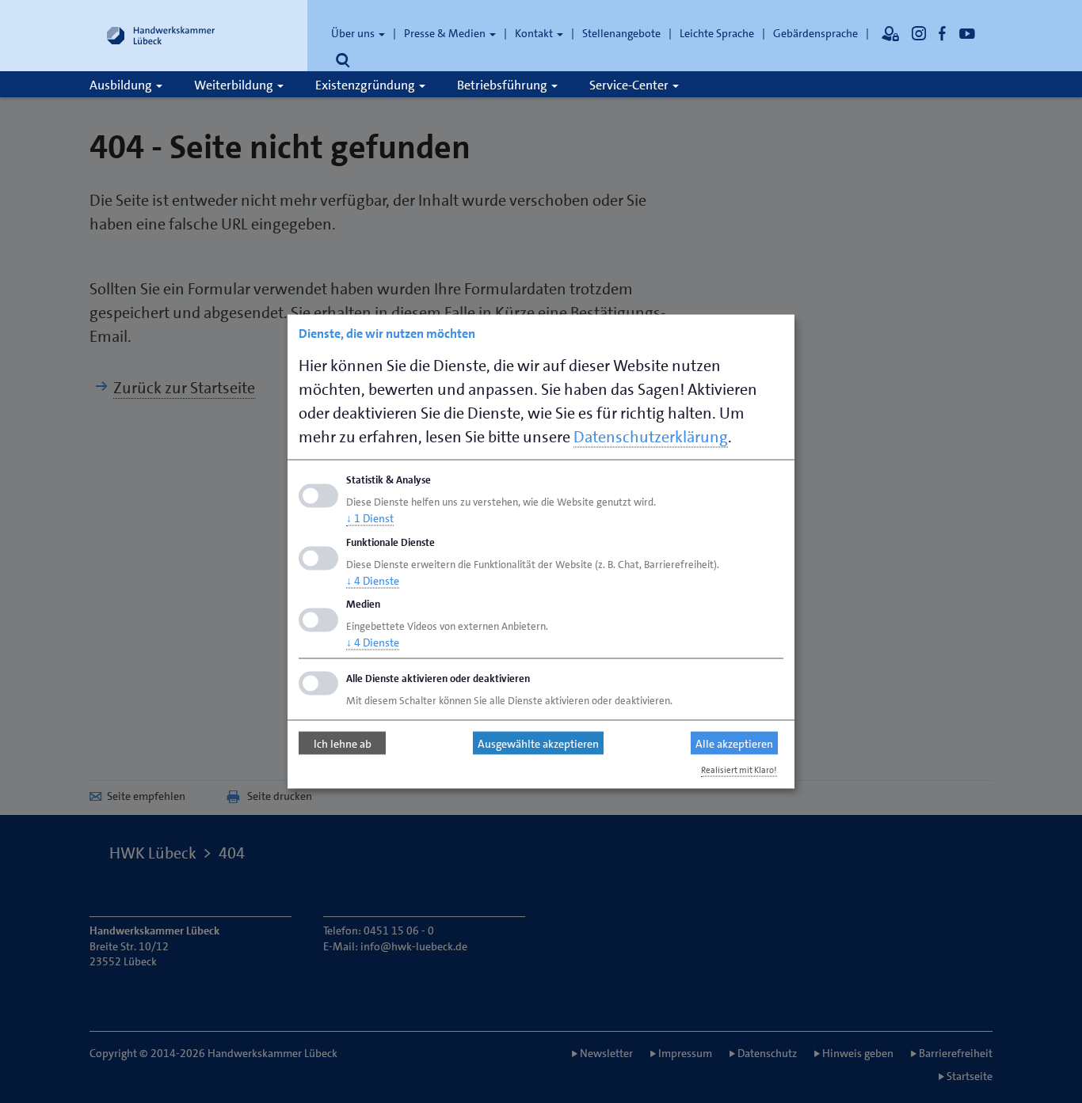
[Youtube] (967, 33)
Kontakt (535, 33)
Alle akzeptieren (734, 743)
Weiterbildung (235, 85)
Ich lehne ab (342, 743)
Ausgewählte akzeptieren (538, 743)
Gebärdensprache (815, 33)
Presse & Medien (446, 33)
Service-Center (630, 85)
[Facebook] (943, 33)
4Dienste (372, 580)
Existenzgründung (366, 85)
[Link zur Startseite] (161, 35)
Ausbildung (122, 85)
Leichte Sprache (717, 33)
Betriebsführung (503, 85)
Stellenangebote (621, 33)
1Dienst (370, 517)
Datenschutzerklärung (650, 436)
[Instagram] (919, 33)
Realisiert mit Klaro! (739, 770)
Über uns (354, 33)
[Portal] (890, 33)
